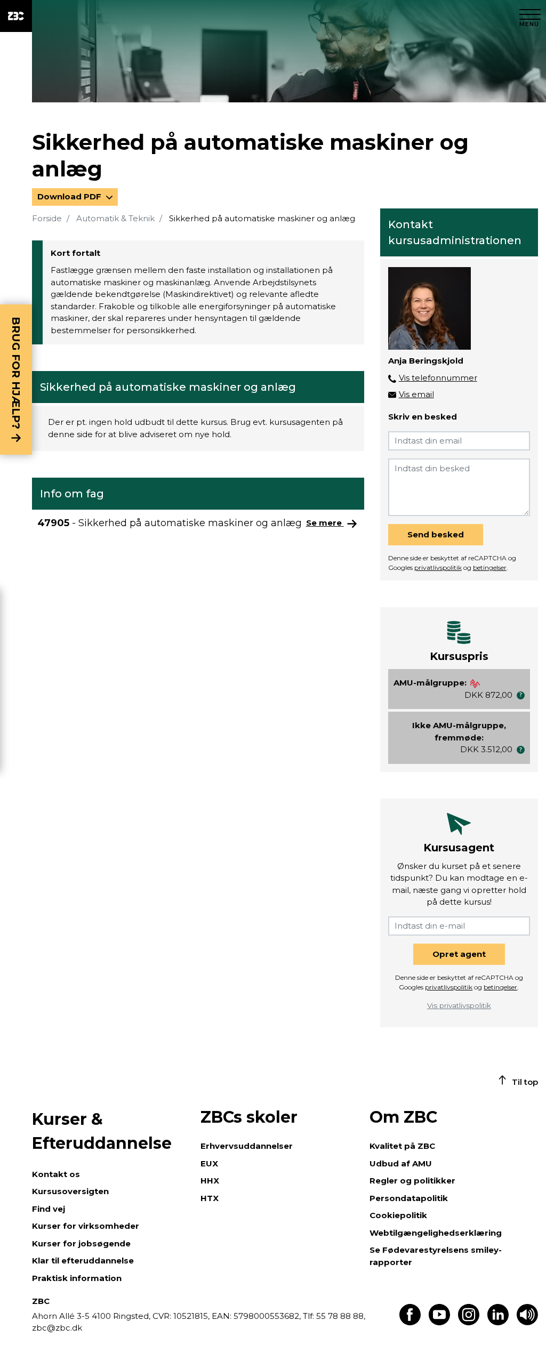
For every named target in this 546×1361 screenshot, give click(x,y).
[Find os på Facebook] (410, 1322)
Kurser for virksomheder (85, 1226)
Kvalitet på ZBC (402, 1146)
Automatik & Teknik (115, 218)
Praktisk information (77, 1278)
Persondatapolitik (409, 1198)
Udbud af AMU (401, 1163)
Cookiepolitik (398, 1215)
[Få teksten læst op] (527, 1322)
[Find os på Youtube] (439, 1322)
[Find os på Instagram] (468, 1322)
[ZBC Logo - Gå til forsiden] (16, 16)
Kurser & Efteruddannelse (102, 1131)
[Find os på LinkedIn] (498, 1322)
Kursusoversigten (70, 1191)
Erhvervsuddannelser (246, 1146)
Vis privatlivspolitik (459, 1005)
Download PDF (70, 196)
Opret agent (459, 954)
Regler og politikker (412, 1180)
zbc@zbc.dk (57, 1328)
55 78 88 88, (339, 1316)
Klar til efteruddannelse (83, 1260)
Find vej (48, 1209)
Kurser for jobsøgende (81, 1243)
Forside (47, 218)
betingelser (490, 567)
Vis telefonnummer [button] (438, 378)
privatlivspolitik (438, 567)
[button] (521, 695)
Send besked (435, 534)
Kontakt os (56, 1174)
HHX (209, 1180)
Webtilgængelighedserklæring (436, 1233)
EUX (209, 1163)
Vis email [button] (416, 394)
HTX (209, 1198)
